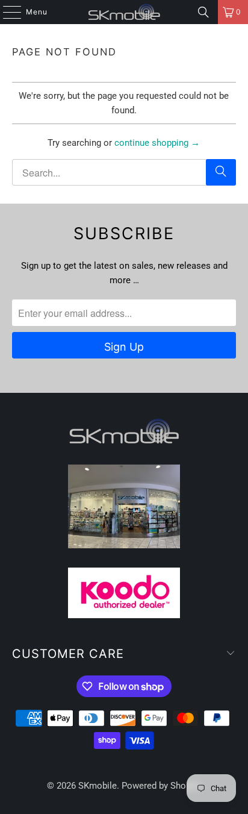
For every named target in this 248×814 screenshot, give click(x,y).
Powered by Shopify (161, 785)
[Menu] (6, 12)
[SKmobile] (124, 12)
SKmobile (97, 785)
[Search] (203, 12)
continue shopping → (157, 142)
